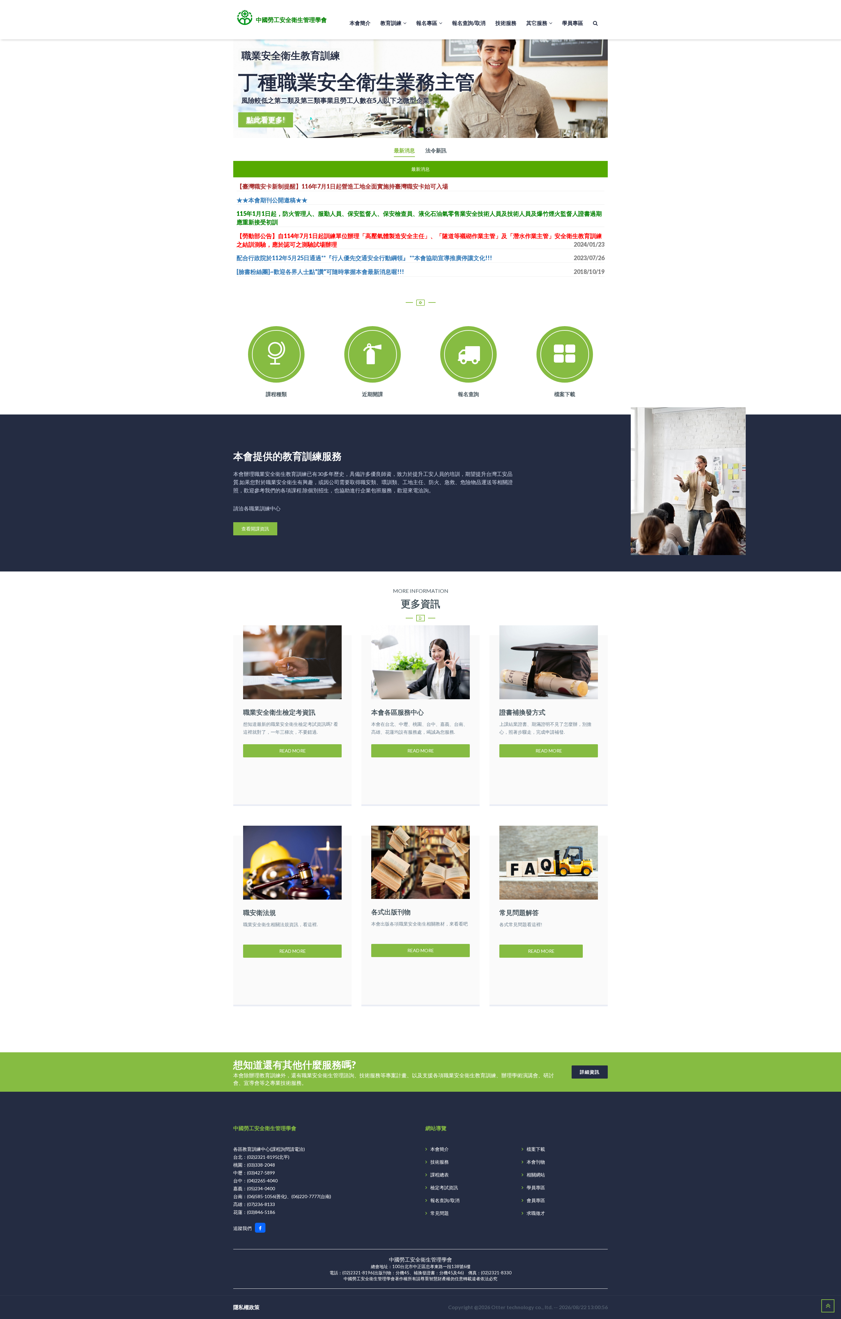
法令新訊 (435, 150)
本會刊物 (536, 1162)
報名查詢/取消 (469, 23)
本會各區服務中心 (397, 712)
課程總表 (439, 1174)
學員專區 (572, 23)
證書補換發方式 (522, 712)
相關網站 (536, 1174)
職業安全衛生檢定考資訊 (279, 712)
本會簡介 (360, 23)
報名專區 (426, 23)
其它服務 (536, 23)
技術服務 (505, 23)
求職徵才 (536, 1213)
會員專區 (536, 1200)
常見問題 (439, 1213)
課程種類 (276, 394)
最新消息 (404, 150)
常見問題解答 (519, 912)
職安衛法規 (259, 912)
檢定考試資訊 (444, 1187)
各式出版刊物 (391, 912)
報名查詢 (468, 394)
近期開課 (372, 394)
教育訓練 (390, 23)
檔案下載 (564, 394)
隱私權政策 (246, 1307)
